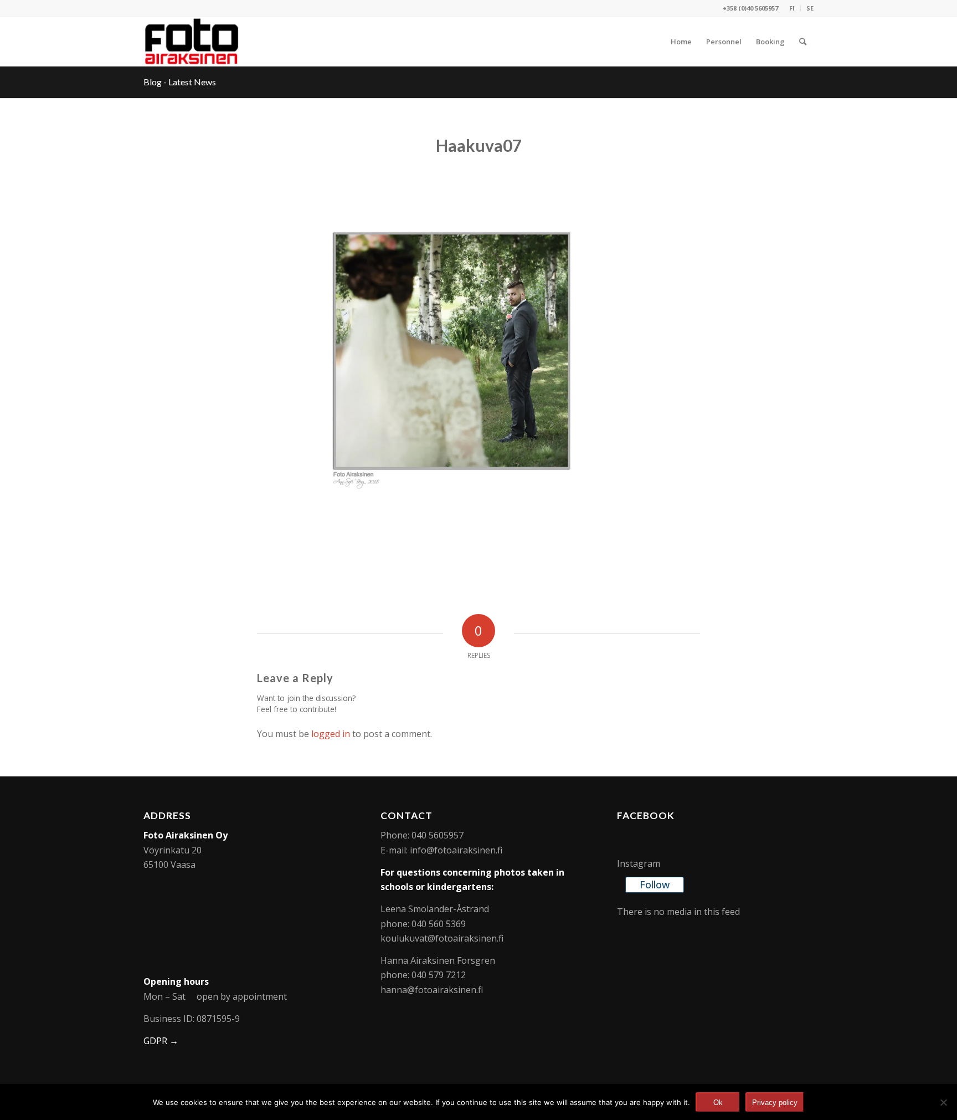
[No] (943, 1102)
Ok (718, 1102)
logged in (330, 734)
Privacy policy (775, 1102)
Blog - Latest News (179, 81)
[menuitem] (792, 8)
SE (810, 8)
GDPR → (160, 1041)
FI (792, 8)
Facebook (646, 815)
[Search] (803, 41)
